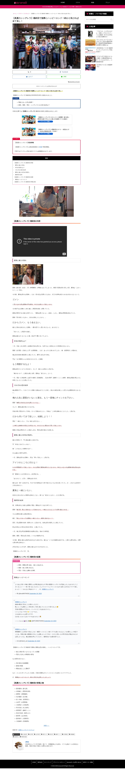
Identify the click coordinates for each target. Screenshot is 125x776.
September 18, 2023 (35, 593)
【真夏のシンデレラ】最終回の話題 (23, 177)
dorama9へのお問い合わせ (74, 762)
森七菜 (51, 734)
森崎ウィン (58, 734)
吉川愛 (31, 734)
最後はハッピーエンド (21, 179)
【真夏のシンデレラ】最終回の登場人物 (25, 181)
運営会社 (40, 762)
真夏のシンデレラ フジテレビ (26, 730)
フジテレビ (17, 734)
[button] (111, 19)
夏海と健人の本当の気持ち (22, 172)
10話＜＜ (46, 725)
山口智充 (38, 734)
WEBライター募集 (88, 762)
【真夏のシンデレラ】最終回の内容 (23, 162)
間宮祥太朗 (24, 736)
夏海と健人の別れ (20, 165)
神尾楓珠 (72, 734)
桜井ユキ (45, 734)
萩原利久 (16, 736)
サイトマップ (47, 762)
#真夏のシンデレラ (48, 589)
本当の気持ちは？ (20, 167)
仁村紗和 (25, 734)
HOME (34, 762)
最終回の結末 (18, 174)
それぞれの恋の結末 (20, 170)
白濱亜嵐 (65, 734)
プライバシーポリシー (59, 762)
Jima (27, 742)
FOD (40, 147)
